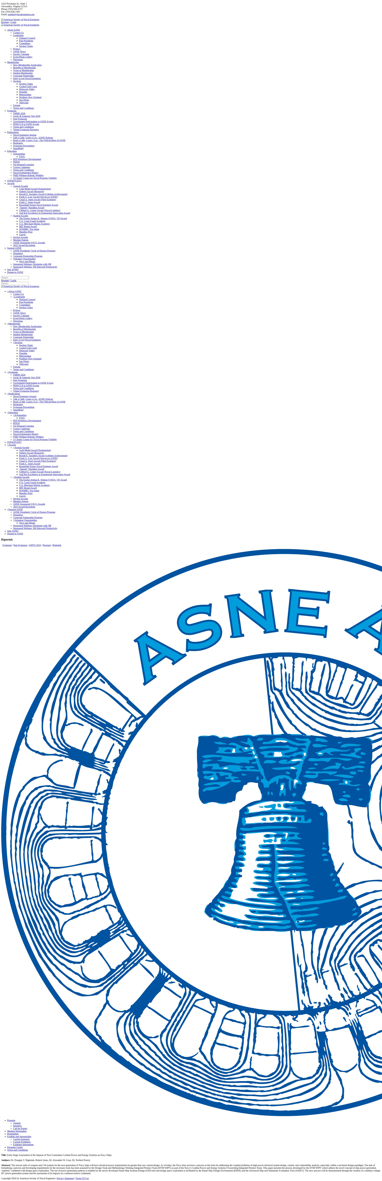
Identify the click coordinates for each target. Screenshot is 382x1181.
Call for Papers (20, 1128)
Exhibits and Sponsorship (19, 1136)
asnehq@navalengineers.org (21, 14)
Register (5, 22)
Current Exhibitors (22, 1142)
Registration (13, 1134)
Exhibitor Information (23, 1144)
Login (13, 22)
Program (11, 1120)
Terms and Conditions (17, 1150)
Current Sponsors (21, 1139)
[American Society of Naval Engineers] (20, 19)
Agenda (17, 1123)
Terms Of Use (82, 1178)
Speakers (17, 1125)
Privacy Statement (65, 1178)
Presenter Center (15, 1147)
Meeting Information (17, 1131)
